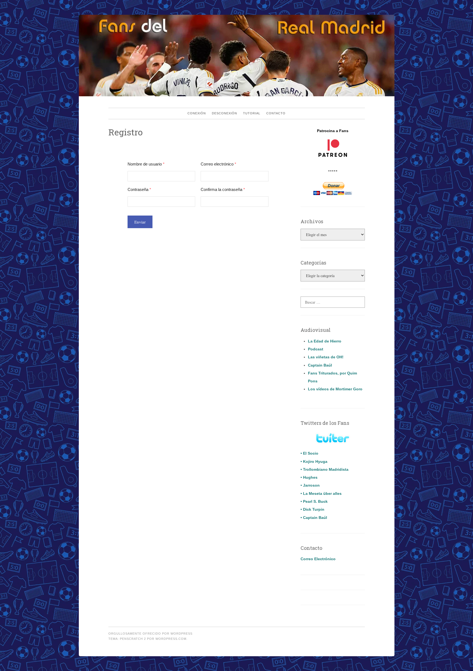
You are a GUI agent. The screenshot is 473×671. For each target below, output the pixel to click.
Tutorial (251, 113)
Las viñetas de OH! (326, 357)
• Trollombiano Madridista (324, 469)
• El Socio (309, 453)
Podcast (315, 349)
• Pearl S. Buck (314, 501)
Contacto (275, 113)
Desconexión (224, 113)
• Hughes (309, 477)
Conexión (197, 113)
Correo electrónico (218, 164)
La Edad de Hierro (324, 341)
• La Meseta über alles (321, 493)
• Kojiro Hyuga (314, 461)
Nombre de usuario (146, 164)
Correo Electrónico (318, 559)
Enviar (140, 222)
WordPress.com (170, 638)
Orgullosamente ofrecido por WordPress (150, 633)
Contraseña (139, 189)
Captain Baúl (320, 365)
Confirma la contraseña (223, 189)
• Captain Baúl (314, 517)
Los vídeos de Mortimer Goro (335, 389)
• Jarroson (310, 485)
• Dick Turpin (312, 509)
